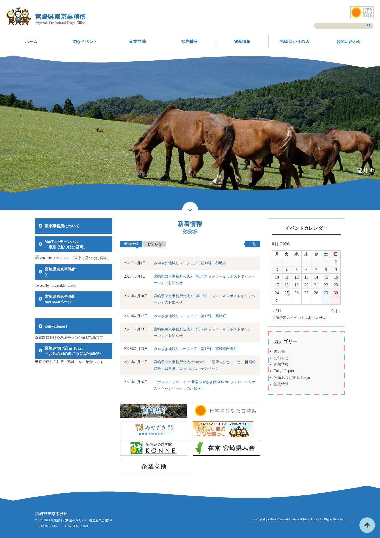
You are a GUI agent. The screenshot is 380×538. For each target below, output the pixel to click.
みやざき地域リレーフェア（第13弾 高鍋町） (192, 316)
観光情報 (189, 41)
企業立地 (137, 41)
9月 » (336, 311)
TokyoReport (56, 326)
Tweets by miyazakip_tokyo (55, 285)
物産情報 (242, 41)
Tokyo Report (284, 371)
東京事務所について (62, 226)
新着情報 (131, 244)
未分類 (279, 351)
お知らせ (154, 244)
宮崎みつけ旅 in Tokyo (292, 378)
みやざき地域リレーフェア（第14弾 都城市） (192, 263)
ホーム (31, 41)
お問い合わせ (348, 41)
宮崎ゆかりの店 (294, 41)
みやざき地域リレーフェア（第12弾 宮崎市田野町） (197, 349)
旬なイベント (85, 41)
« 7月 (277, 311)
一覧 (252, 244)
